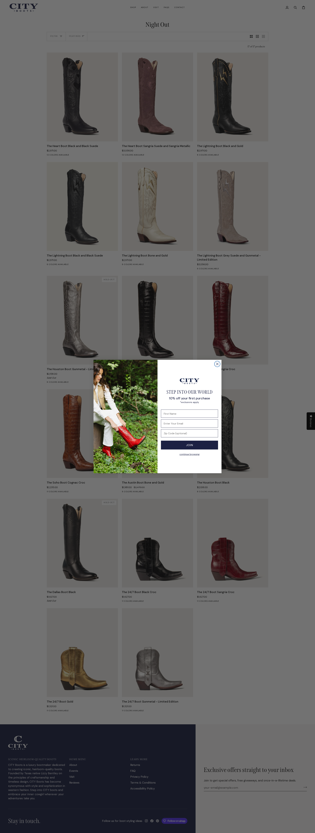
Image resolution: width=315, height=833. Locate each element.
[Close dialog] (217, 364)
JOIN (189, 445)
